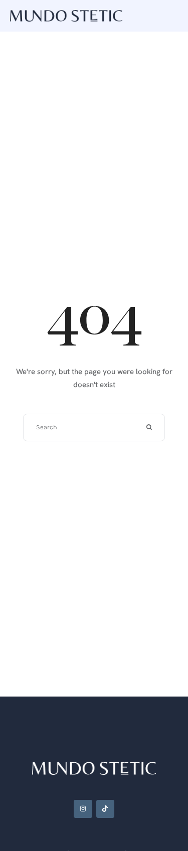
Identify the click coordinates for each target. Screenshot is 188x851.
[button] (160, 808)
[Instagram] (83, 809)
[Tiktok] (105, 809)
